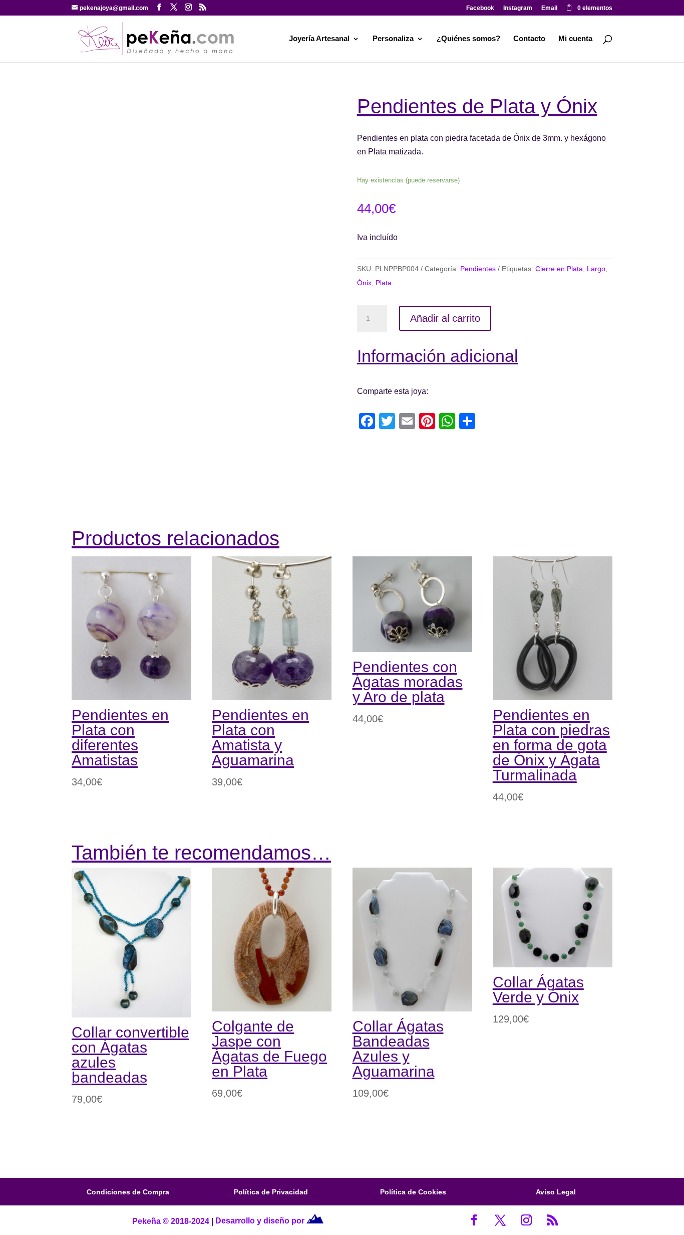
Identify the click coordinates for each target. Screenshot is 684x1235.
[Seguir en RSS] (552, 1220)
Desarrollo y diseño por (260, 1220)
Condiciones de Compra (128, 1192)
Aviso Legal (556, 1192)
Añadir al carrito (445, 318)
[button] (310, 113)
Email (549, 8)
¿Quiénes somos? (468, 39)
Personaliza (393, 39)
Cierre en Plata (559, 269)
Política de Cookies (413, 1192)
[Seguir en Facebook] (474, 1220)
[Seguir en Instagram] (526, 1220)
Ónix (364, 283)
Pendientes (478, 269)
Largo (596, 269)
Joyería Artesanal (319, 39)
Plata (384, 283)
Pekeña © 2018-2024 (170, 1220)
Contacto (529, 39)
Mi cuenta (575, 39)
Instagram (517, 8)
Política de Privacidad (271, 1192)
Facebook (480, 8)
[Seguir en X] (500, 1220)
